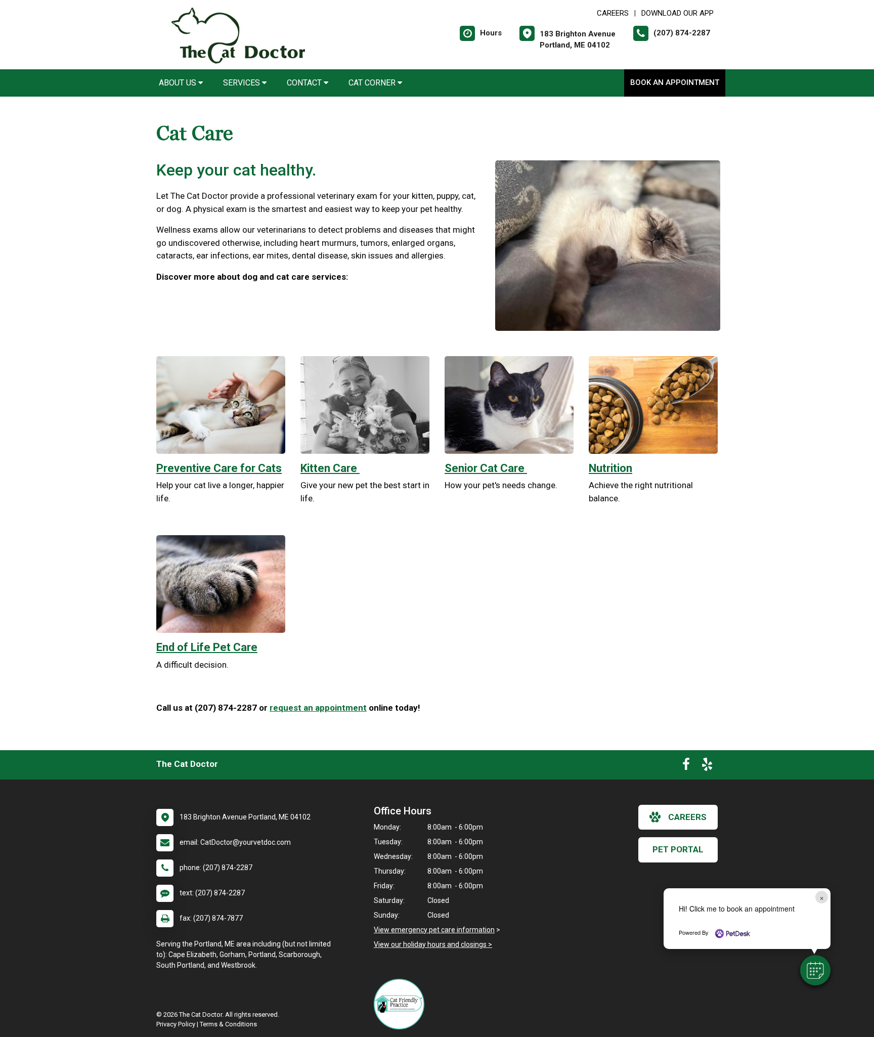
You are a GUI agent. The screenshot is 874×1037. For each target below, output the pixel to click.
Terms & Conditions (228, 1024)
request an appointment (318, 708)
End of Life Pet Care (206, 647)
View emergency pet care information (434, 930)
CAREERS (613, 13)
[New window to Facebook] (686, 766)
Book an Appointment (674, 82)
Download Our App (677, 13)
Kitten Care (330, 468)
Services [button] (242, 83)
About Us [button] (178, 83)
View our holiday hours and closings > (433, 944)
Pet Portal (678, 849)
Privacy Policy (175, 1024)
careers (687, 817)
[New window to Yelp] (707, 766)
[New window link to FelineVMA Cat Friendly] (401, 1004)
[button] (815, 970)
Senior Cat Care (486, 468)
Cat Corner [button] (373, 83)
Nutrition (610, 468)
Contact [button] (305, 83)
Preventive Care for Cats (219, 468)
